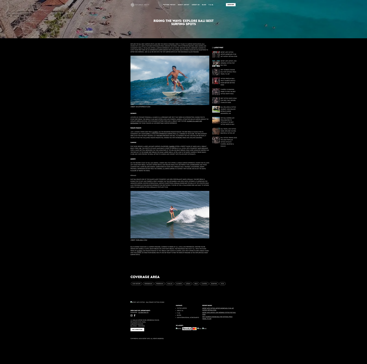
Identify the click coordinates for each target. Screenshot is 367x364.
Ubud (196, 283)
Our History (136, 283)
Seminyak (214, 283)
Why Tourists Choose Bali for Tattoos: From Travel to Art (228, 72)
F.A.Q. (211, 4)
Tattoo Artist (169, 4)
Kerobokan (148, 283)
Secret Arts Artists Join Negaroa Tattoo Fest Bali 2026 (229, 63)
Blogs (179, 315)
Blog (204, 4)
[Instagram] (131, 315)
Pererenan (159, 283)
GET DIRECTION (137, 329)
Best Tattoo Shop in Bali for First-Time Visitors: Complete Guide (229, 100)
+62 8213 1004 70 (143, 312)
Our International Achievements (188, 317)
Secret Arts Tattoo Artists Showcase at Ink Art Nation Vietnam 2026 (229, 54)
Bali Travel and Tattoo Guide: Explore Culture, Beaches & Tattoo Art (228, 131)
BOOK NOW (231, 4)
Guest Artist (183, 4)
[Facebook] (134, 315)
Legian (188, 283)
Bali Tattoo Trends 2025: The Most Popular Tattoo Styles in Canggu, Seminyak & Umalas (229, 142)
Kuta (222, 283)
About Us (196, 4)
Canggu (172, 146)
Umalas (169, 283)
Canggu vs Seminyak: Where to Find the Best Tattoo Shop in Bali (228, 91)
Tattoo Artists (182, 308)
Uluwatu (155, 132)
